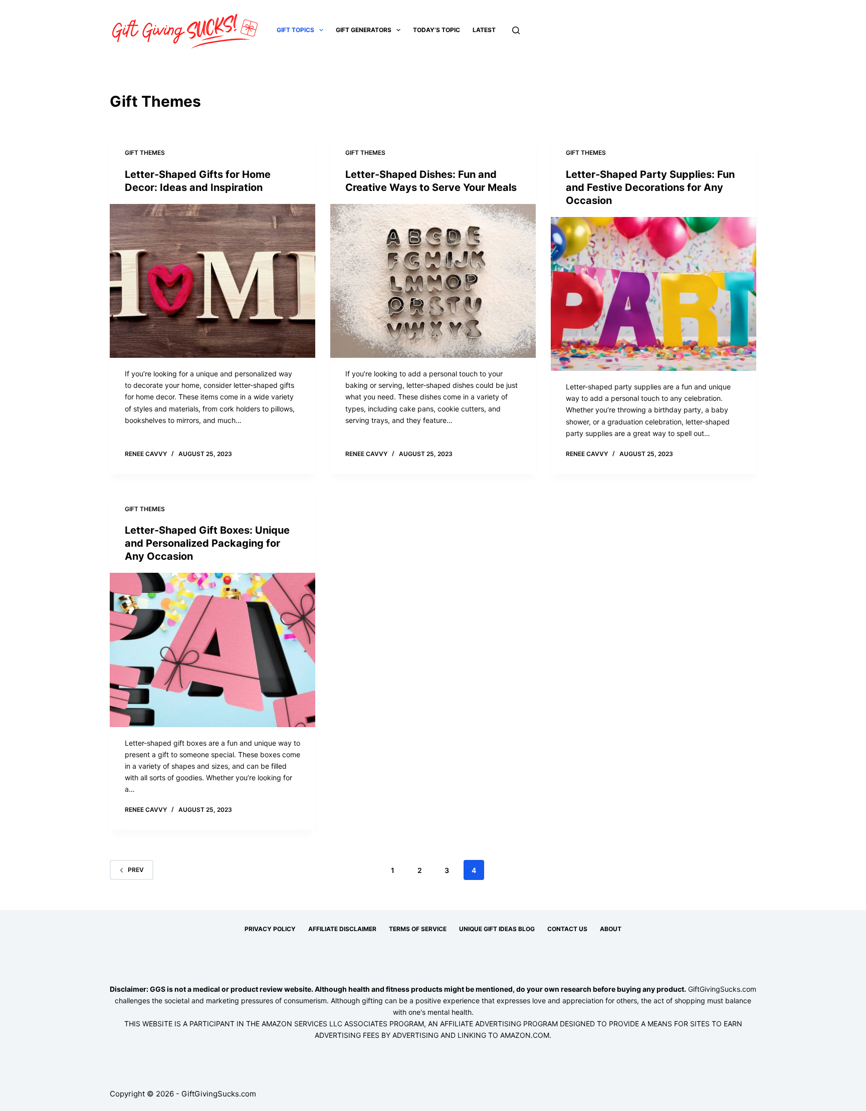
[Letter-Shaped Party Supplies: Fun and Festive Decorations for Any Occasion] (653, 294)
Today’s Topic (436, 30)
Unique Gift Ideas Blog (497, 929)
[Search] (516, 30)
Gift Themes (145, 152)
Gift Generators (363, 30)
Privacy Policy (270, 929)
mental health (449, 1012)
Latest (484, 30)
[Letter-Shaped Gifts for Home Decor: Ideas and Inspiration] (212, 281)
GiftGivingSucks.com (722, 989)
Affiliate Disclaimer (342, 929)
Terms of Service (418, 929)
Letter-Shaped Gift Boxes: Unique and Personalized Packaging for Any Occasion (207, 543)
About (610, 929)
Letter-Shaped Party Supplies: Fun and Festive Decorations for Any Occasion (650, 187)
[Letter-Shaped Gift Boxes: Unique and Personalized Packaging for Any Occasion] (212, 650)
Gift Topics (295, 30)
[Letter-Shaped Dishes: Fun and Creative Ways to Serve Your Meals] (433, 281)
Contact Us (567, 929)
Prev (136, 869)
